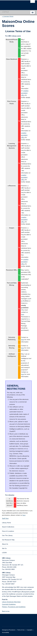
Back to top (6, 611)
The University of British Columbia (13, 4)
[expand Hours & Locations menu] (35, 531)
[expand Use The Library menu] (35, 535)
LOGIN (4, 552)
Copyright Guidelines (9, 604)
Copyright (29, 630)
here (22, 314)
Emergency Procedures (8, 630)
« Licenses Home (7, 16)
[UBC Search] (32, 2)
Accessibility (5, 632)
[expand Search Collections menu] (35, 527)
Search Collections (8, 527)
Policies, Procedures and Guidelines (13, 607)
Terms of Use (21, 630)
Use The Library (7, 535)
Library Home (6, 522)
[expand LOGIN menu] (35, 553)
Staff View (5, 518)
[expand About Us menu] (35, 544)
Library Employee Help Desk (11, 602)
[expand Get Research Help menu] (35, 540)
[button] (10, 611)
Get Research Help (8, 540)
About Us (5, 544)
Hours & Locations (8, 531)
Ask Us (4, 548)
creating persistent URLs (24, 93)
